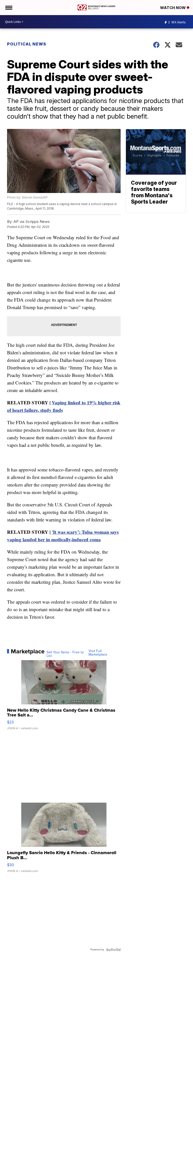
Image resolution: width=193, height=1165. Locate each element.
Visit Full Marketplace (97, 652)
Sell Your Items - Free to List (65, 654)
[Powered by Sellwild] (113, 949)
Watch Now (173, 7)
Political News (26, 43)
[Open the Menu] (8, 7)
